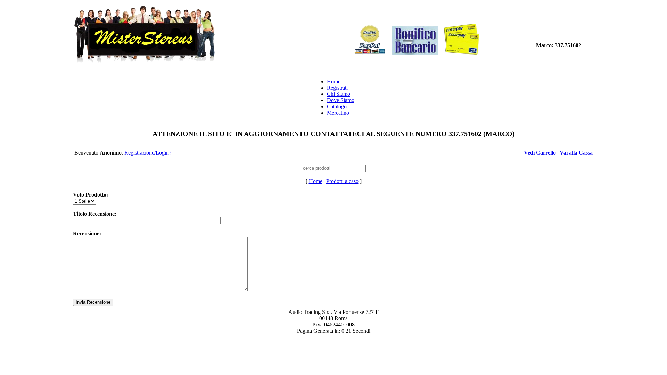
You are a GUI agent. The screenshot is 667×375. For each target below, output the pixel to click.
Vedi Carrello (540, 153)
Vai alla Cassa (576, 153)
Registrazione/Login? (147, 153)
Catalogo (337, 106)
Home (333, 81)
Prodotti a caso (342, 181)
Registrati (337, 88)
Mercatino (338, 113)
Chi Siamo (338, 94)
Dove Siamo (340, 100)
